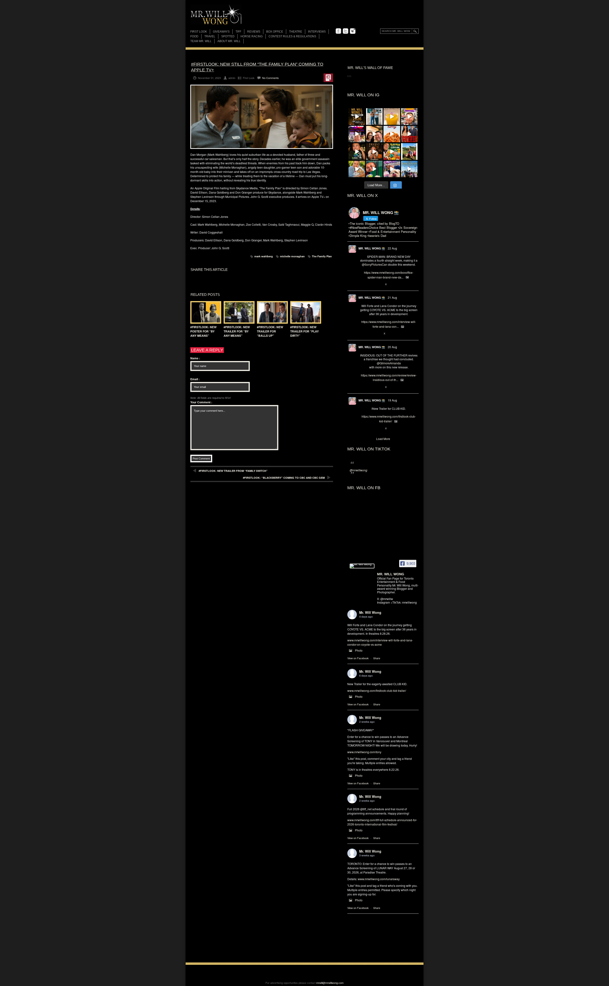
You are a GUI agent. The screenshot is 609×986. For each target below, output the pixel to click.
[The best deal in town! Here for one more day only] (374, 169)
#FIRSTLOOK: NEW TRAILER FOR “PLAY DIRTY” (304, 331)
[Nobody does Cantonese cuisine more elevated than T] (374, 151)
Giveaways (221, 31)
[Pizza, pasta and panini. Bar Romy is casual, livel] (391, 134)
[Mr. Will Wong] (362, 566)
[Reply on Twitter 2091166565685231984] (362, 284)
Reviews (253, 32)
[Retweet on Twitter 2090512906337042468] (370, 387)
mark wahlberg (263, 256)
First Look (198, 31)
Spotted (228, 36)
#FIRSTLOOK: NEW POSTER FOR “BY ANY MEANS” (203, 331)
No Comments (270, 78)
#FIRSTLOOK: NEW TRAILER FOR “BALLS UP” (270, 331)
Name (195, 358)
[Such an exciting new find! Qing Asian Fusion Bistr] (357, 151)
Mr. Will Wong (370, 612)
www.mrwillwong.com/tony (364, 752)
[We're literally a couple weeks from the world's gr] (357, 116)
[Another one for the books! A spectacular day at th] (409, 169)
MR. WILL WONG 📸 (372, 248)
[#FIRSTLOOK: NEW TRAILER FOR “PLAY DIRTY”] (304, 312)
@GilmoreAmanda (389, 363)
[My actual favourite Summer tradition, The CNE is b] (357, 134)
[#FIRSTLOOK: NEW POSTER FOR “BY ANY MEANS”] (204, 312)
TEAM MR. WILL (200, 41)
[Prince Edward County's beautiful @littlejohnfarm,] (409, 151)
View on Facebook (358, 658)
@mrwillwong (358, 470)
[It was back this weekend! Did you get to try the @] (391, 169)
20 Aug (392, 347)
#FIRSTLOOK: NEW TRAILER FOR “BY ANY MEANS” (237, 331)
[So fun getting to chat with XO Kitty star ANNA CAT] (374, 134)
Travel (209, 36)
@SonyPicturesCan (374, 264)
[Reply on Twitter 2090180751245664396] (362, 428)
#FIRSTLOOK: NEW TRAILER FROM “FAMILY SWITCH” (233, 471)
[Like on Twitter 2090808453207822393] (378, 334)
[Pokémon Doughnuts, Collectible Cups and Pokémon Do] (391, 151)
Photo (359, 650)
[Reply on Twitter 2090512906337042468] (362, 387)
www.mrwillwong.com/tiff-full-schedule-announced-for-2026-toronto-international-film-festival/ (382, 822)
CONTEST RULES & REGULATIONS (292, 36)
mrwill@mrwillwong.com (330, 983)
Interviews (317, 31)
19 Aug (392, 400)
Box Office (274, 31)
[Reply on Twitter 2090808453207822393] (362, 334)
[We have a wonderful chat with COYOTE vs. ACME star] (409, 134)
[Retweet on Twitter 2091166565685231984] (370, 284)
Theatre (295, 31)
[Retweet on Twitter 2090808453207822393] (370, 334)
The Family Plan (322, 256)
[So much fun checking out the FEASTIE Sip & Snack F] (409, 116)
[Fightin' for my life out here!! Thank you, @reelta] (374, 116)
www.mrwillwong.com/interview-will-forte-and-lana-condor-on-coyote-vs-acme (380, 642)
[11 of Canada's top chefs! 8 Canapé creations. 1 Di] (357, 169)
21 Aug (392, 297)
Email (195, 379)
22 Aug (392, 248)
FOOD (194, 36)
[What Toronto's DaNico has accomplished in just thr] (391, 116)
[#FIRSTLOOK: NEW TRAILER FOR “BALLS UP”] (271, 312)
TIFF (238, 31)
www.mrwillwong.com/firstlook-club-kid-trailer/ (376, 690)
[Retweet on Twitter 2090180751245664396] (370, 428)
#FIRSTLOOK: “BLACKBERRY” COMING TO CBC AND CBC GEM (284, 477)
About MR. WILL (229, 41)
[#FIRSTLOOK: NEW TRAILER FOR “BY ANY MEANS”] (238, 312)
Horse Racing (252, 36)
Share (376, 658)
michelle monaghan (292, 256)
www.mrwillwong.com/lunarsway (379, 879)
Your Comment (201, 402)
